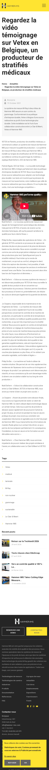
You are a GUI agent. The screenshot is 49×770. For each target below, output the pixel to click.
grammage (9, 502)
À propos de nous (33, 676)
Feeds (28, 701)
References (6, 697)
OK (25, 763)
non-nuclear (10, 495)
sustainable (10, 510)
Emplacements (32, 689)
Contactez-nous (37, 631)
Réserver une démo (13, 631)
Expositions (31, 693)
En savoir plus (10, 756)
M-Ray (8, 488)
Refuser (12, 763)
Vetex (7, 467)
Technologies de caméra (12, 680)
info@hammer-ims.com (11, 725)
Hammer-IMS (10, 524)
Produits (5, 689)
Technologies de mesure (12, 676)
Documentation (8, 693)
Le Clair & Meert (11, 517)
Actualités (30, 680)
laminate (8, 481)
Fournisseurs (31, 697)
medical (8, 474)
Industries (6, 684)
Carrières (30, 684)
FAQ (3, 701)
